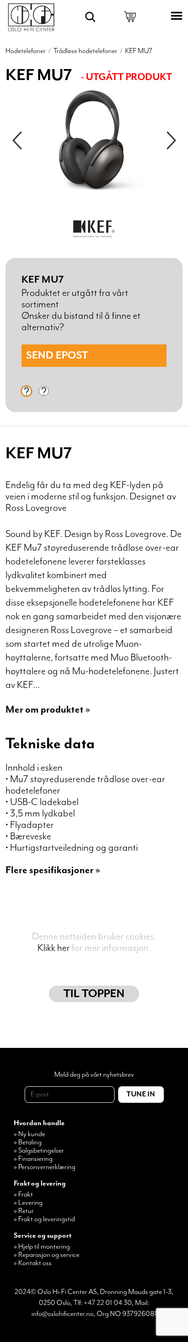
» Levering (28, 1203)
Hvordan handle (39, 1123)
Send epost (57, 355)
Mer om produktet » (47, 709)
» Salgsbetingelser (39, 1151)
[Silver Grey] (44, 391)
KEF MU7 (138, 51)
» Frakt (23, 1195)
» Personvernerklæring (44, 1167)
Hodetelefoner (25, 51)
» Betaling (28, 1142)
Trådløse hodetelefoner (85, 51)
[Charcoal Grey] (26, 391)
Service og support (42, 1236)
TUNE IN (140, 1094)
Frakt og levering (40, 1184)
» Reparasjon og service (46, 1255)
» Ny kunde (29, 1134)
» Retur (24, 1211)
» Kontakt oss (33, 1263)
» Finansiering (33, 1159)
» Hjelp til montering (42, 1247)
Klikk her (53, 948)
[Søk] (90, 17)
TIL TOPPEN (94, 994)
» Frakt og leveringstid (44, 1219)
